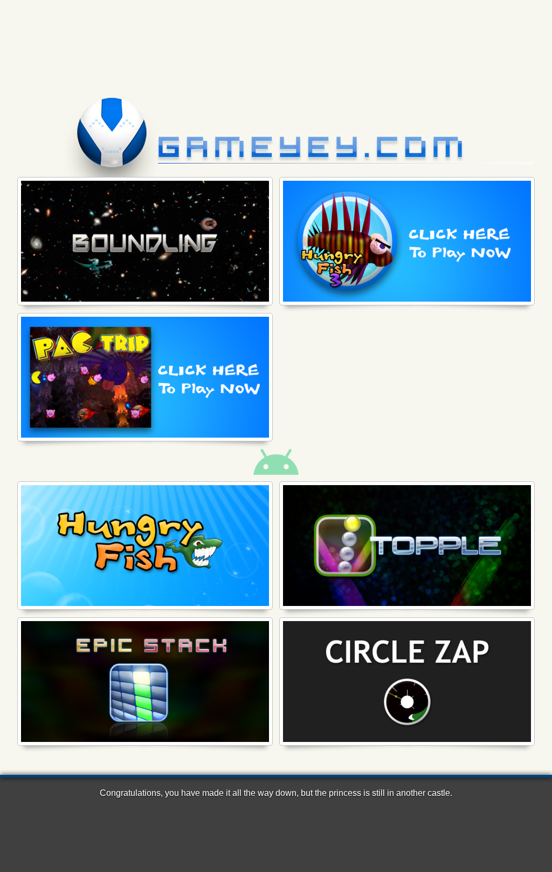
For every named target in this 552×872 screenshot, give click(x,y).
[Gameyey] (276, 115)
